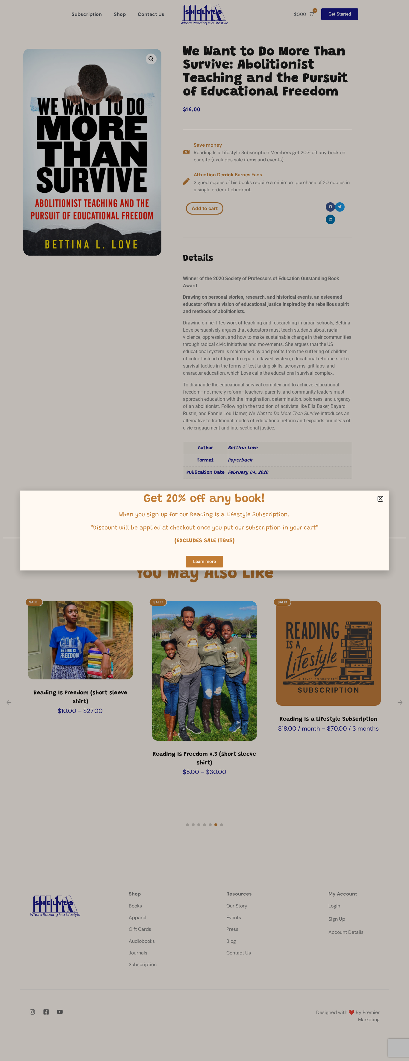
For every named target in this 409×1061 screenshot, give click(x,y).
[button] (380, 499)
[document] (204, 530)
